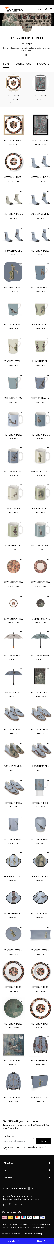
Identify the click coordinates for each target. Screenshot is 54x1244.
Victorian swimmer (40, 655)
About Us (8, 1163)
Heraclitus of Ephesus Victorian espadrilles (40, 766)
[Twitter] (11, 1204)
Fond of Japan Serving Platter (40, 619)
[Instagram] (17, 1204)
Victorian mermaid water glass (40, 839)
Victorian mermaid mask (40, 913)
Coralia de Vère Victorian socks (40, 214)
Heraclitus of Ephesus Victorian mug (40, 361)
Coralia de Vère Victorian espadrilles (13, 766)
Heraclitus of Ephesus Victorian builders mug (13, 545)
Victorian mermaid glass (13, 839)
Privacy (28, 1233)
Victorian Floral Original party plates (13, 987)
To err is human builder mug (13, 508)
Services (8, 1177)
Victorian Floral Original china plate (40, 1023)
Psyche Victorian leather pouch (40, 1097)
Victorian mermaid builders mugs (13, 434)
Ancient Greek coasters (13, 287)
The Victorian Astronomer (40, 398)
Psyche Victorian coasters (13, 950)
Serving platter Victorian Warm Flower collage (13, 582)
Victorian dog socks (40, 177)
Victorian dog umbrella (13, 655)
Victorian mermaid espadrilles (13, 729)
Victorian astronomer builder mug (13, 471)
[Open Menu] (2, 9)
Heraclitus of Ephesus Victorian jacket (40, 1060)
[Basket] (51, 9)
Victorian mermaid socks (40, 250)
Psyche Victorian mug (13, 361)
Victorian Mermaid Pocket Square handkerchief (13, 1060)
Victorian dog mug (40, 287)
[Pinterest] (23, 1204)
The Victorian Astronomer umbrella (13, 692)
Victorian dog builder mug (40, 434)
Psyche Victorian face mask (13, 876)
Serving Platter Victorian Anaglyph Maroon (40, 582)
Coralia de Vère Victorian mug (40, 324)
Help (6, 1170)
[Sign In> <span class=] (45, 9)
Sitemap (38, 1233)
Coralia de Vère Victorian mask (40, 876)
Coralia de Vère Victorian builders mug (40, 508)
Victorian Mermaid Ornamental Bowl (13, 1023)
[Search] (40, 9)
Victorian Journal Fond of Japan (40, 692)
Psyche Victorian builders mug (40, 471)
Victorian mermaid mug (13, 324)
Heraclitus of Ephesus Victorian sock (13, 250)
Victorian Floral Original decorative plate (40, 987)
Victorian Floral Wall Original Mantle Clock (13, 140)
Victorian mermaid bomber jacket (13, 1097)
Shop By (12, 1241)
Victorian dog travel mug (40, 803)
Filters (39, 1241)
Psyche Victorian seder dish (40, 950)
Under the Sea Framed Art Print (40, 140)
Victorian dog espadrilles (40, 729)
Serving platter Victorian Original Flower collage (13, 619)
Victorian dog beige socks (13, 214)
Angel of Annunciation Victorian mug (13, 398)
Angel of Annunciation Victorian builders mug (40, 545)
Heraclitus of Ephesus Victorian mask (13, 913)
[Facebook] (4, 1204)
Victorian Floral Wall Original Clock (13, 177)
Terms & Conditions (12, 1233)
